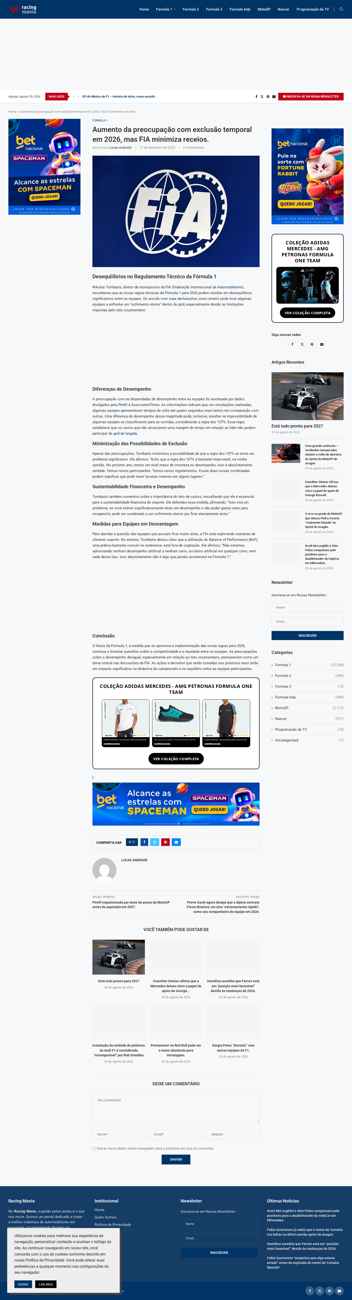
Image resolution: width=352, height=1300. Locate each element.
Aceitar (23, 1284)
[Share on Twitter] (154, 842)
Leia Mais (46, 1284)
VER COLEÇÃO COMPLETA (176, 758)
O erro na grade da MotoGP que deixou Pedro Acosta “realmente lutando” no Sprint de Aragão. (323, 520)
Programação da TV (313, 9)
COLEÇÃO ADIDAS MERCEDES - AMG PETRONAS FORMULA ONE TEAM (176, 689)
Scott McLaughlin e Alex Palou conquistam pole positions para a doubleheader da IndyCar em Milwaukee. (322, 554)
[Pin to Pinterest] (165, 842)
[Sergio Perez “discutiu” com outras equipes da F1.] (233, 1021)
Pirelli (122, 405)
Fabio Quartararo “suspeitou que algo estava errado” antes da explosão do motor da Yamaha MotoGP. (303, 1262)
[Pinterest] (268, 97)
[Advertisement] (176, 54)
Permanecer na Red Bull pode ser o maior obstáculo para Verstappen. (176, 1050)
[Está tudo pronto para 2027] (118, 957)
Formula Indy (240, 9)
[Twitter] (262, 97)
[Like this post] (133, 842)
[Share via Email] (176, 842)
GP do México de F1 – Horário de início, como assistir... (120, 96)
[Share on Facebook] (144, 842)
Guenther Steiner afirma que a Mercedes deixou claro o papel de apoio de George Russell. (322, 488)
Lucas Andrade (120, 147)
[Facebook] (256, 97)
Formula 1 (164, 9)
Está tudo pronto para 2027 (118, 981)
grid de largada (125, 433)
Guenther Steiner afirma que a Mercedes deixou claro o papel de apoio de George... (175, 986)
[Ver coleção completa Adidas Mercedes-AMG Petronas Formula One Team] (307, 285)
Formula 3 (214, 9)
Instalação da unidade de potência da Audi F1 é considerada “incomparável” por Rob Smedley (118, 1050)
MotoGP (264, 9)
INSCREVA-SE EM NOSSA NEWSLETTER (312, 96)
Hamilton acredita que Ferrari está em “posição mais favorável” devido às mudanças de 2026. (233, 986)
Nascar (284, 9)
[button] (73, 96)
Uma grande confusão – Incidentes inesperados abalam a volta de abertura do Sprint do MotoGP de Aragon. (323, 454)
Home (144, 9)
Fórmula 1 (173, 293)
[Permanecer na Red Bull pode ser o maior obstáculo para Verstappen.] (176, 1021)
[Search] (341, 9)
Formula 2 (191, 9)
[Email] (274, 97)
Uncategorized (309, 740)
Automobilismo (229, 287)
